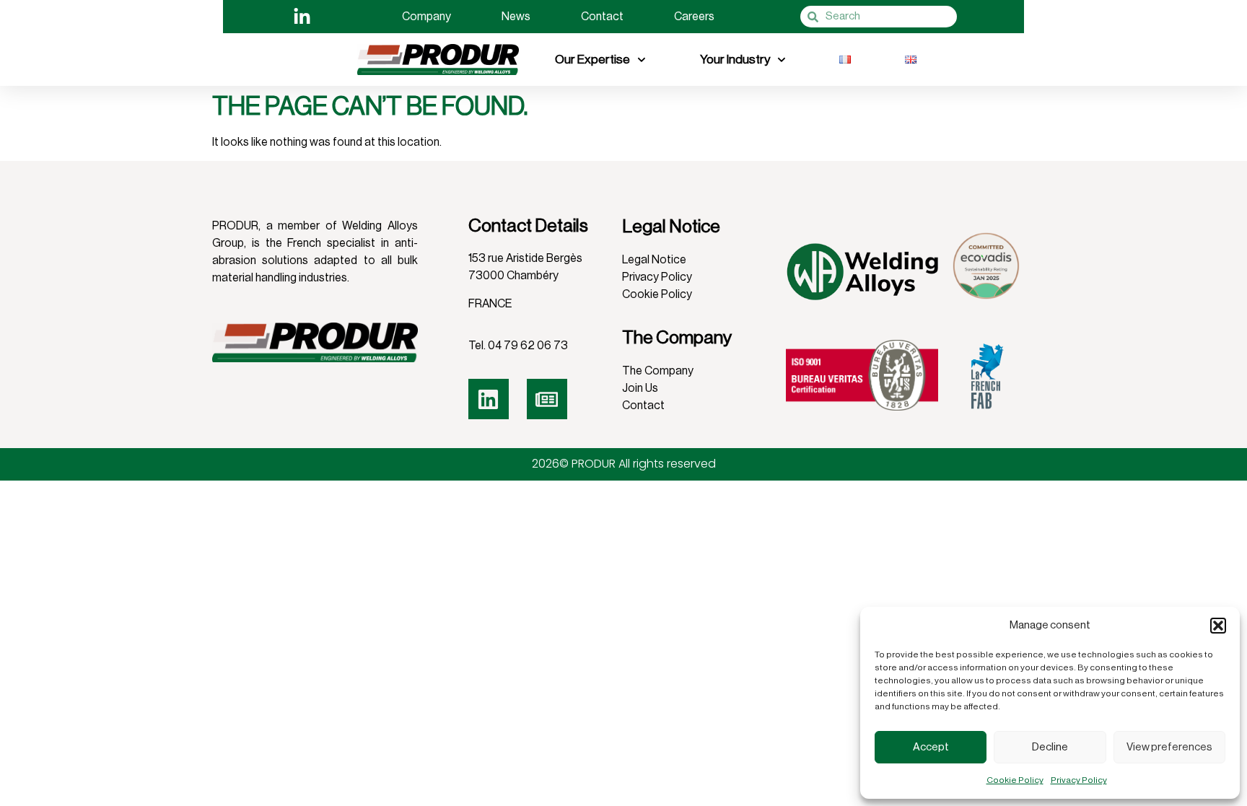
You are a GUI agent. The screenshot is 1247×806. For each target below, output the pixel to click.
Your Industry (735, 59)
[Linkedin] (488, 399)
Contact (602, 16)
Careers (694, 16)
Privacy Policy (1079, 780)
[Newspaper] (547, 399)
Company (426, 16)
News (516, 16)
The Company (657, 371)
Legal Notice (654, 260)
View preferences (1169, 747)
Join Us (640, 388)
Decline (1050, 747)
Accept (931, 747)
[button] (1218, 625)
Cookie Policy (1014, 780)
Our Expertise (592, 59)
